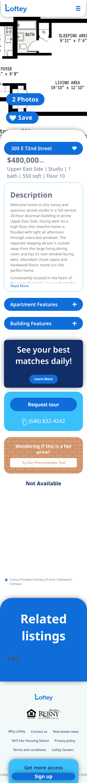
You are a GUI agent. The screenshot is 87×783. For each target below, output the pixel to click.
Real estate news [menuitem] (66, 731)
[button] (43, 379)
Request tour (43, 404)
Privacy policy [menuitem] (65, 740)
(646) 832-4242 (47, 421)
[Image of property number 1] (43, 71)
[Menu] (78, 8)
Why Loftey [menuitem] (16, 731)
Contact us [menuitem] (39, 731)
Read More (19, 285)
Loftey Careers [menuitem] (63, 750)
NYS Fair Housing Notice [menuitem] (30, 740)
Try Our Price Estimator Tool (43, 462)
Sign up (43, 776)
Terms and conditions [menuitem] (29, 750)
